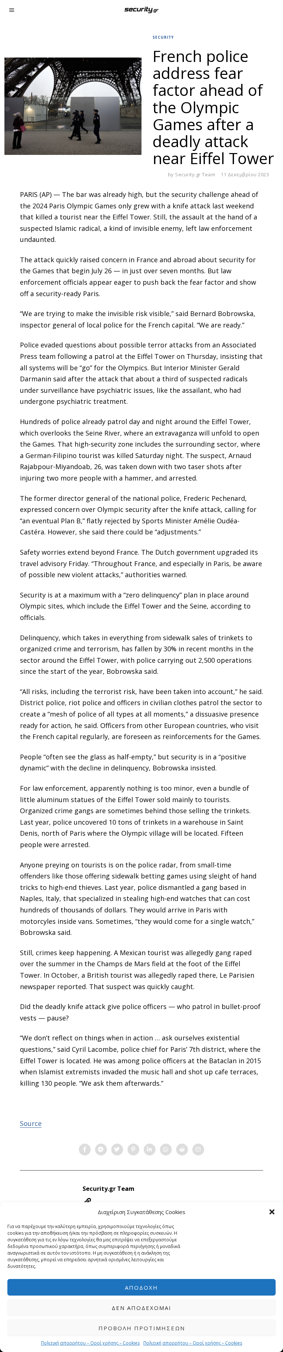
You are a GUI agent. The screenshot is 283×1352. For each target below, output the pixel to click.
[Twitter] (117, 1149)
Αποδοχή (141, 1287)
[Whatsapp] (166, 1149)
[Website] (88, 1201)
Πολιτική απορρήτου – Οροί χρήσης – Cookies (90, 1343)
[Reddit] (182, 1149)
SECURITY (163, 37)
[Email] (198, 1149)
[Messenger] (101, 1149)
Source (31, 1123)
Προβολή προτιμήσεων (141, 1328)
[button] (272, 1212)
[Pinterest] (133, 1149)
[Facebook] (85, 1149)
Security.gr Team (195, 174)
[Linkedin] (150, 1149)
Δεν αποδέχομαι (141, 1307)
